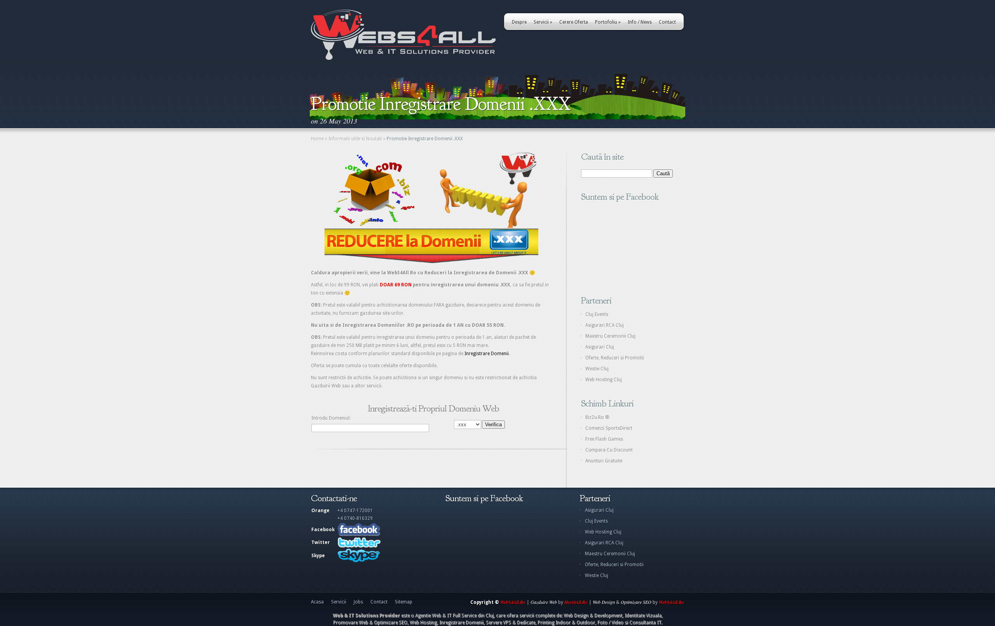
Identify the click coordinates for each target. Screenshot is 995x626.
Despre (519, 22)
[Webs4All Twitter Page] (359, 546)
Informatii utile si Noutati (355, 138)
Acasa (317, 602)
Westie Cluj (597, 368)
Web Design (604, 602)
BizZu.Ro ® (597, 417)
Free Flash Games (604, 439)
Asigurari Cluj (599, 347)
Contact (667, 22)
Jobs (358, 602)
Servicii (543, 22)
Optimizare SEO (636, 602)
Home (317, 138)
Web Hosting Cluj (603, 379)
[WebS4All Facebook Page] (358, 534)
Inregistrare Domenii (486, 353)
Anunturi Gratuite (603, 461)
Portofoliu (608, 22)
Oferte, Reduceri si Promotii (614, 358)
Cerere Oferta (573, 22)
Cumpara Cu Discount (609, 450)
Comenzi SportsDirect (608, 428)
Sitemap (403, 602)
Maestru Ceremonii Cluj (610, 336)
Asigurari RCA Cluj (604, 325)
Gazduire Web (544, 602)
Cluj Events (596, 314)
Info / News (640, 22)
